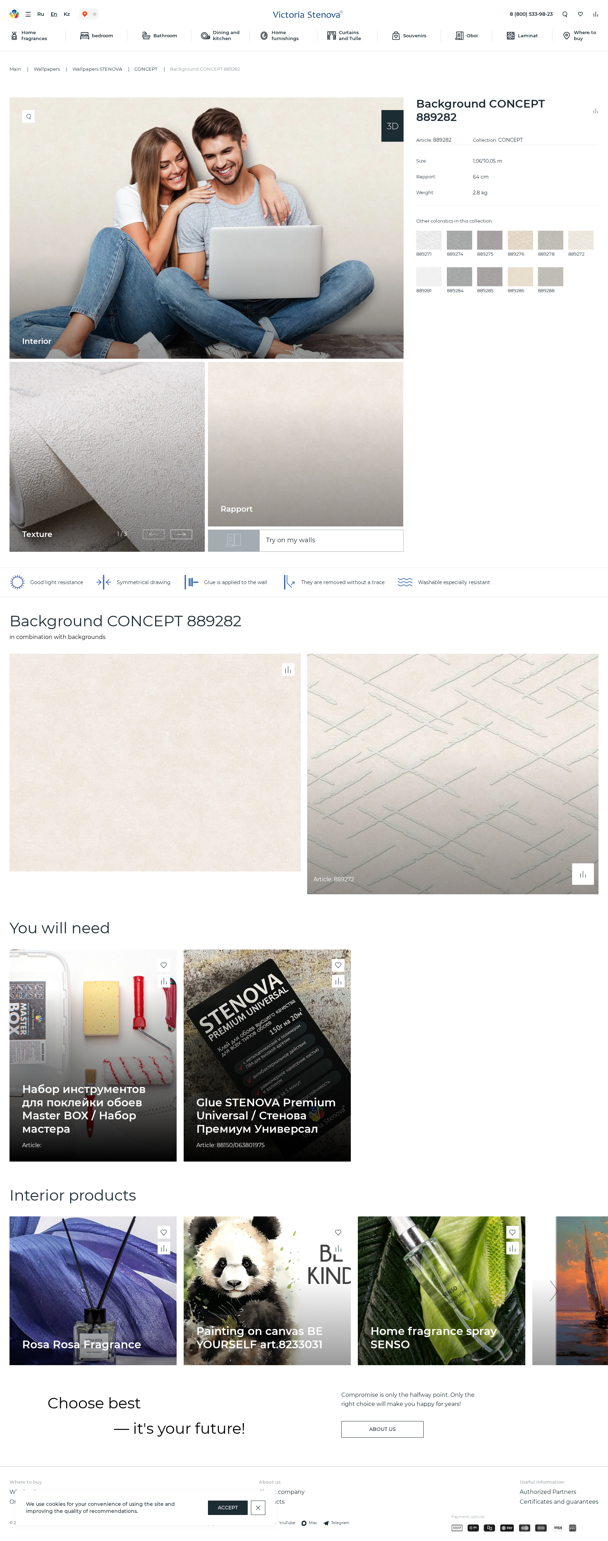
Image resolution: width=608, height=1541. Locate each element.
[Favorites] (580, 14)
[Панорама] (392, 126)
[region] (210, 324)
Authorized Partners (548, 1491)
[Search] (565, 14)
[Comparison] (595, 14)
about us (382, 1429)
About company (282, 1491)
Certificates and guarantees (559, 1501)
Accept (228, 1507)
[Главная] (308, 14)
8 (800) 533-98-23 (531, 14)
